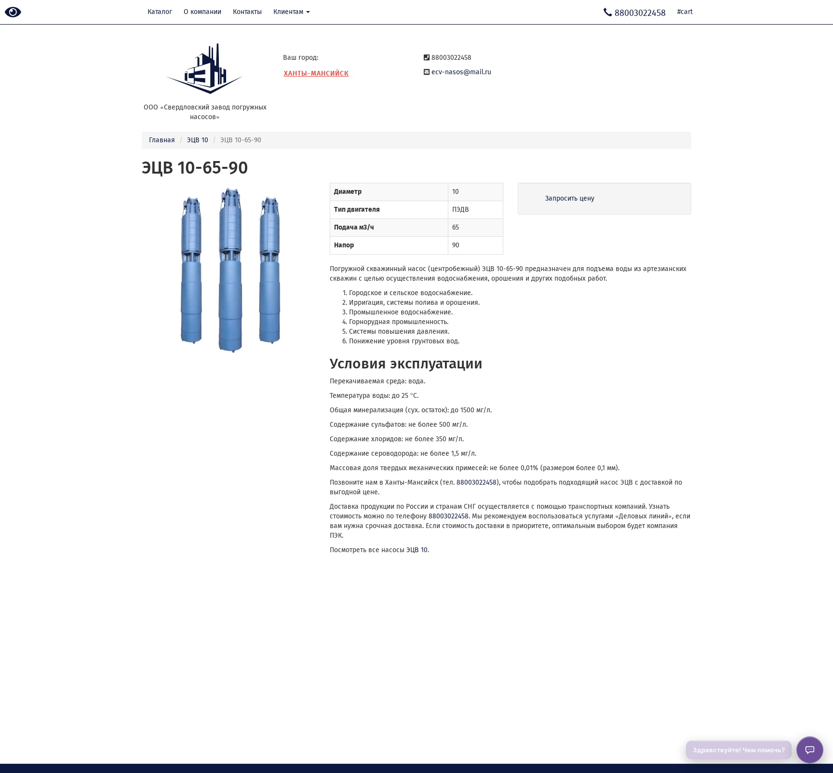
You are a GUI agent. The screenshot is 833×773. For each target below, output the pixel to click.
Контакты (247, 12)
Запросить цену (569, 198)
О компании (202, 12)
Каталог (160, 12)
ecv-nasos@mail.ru (461, 72)
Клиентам (289, 12)
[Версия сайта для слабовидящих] (13, 12)
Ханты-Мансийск (316, 73)
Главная (162, 140)
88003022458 (477, 482)
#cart (685, 12)
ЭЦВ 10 (197, 140)
